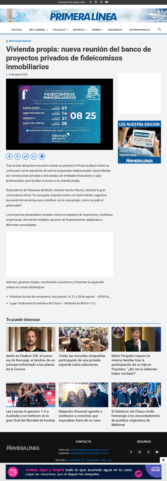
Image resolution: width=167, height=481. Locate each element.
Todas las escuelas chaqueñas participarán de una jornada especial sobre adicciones (82, 360)
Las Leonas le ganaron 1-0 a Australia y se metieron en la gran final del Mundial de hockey (30, 415)
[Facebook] (90, 2)
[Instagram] (95, 2)
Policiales (59, 29)
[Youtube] (106, 2)
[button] (159, 30)
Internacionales (139, 29)
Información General (20, 41)
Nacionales (115, 29)
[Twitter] (101, 2)
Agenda (96, 29)
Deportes (78, 29)
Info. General (37, 29)
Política (17, 29)
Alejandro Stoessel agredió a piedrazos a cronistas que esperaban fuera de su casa (80, 415)
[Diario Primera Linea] (83, 15)
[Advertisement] (59, 254)
